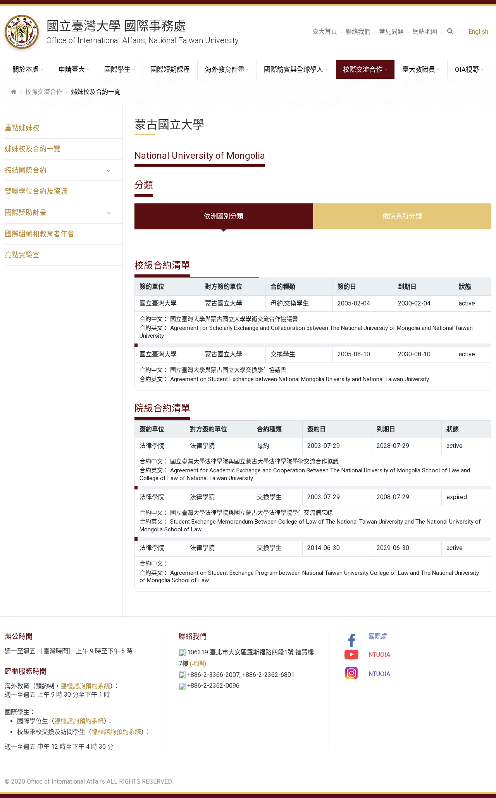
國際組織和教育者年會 (39, 234)
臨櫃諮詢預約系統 (85, 686)
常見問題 (391, 31)
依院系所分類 (402, 216)
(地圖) (198, 663)
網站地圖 (424, 31)
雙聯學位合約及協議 (36, 191)
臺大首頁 (324, 31)
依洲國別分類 (223, 216)
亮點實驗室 (22, 255)
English (479, 31)
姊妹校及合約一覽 (32, 149)
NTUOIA (379, 654)
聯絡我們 (358, 31)
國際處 (378, 636)
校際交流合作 (43, 91)
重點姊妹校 (22, 128)
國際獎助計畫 (25, 212)
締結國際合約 (25, 170)
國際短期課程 (170, 69)
